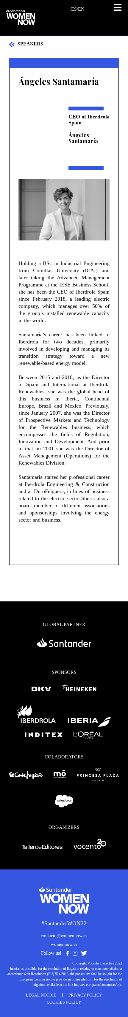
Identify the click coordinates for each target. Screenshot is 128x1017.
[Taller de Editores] (42, 847)
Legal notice (41, 995)
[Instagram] (75, 953)
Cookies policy (64, 1002)
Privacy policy (85, 995)
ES (74, 9)
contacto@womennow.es (64, 936)
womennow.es (64, 944)
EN (81, 9)
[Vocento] (90, 847)
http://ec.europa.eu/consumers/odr (97, 985)
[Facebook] (67, 953)
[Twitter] (84, 953)
